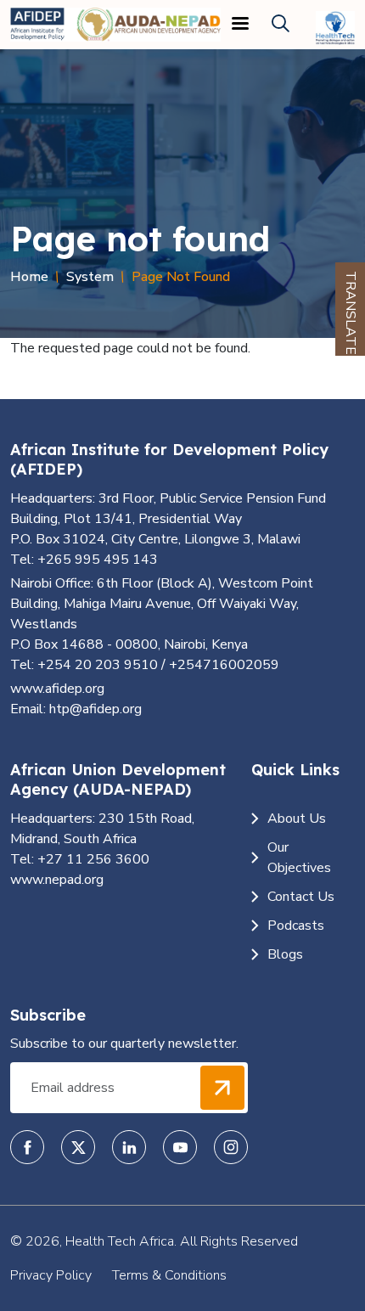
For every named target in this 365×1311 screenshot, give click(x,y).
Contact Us (300, 896)
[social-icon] (27, 1147)
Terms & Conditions (169, 1275)
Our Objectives (299, 857)
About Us (296, 818)
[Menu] (239, 25)
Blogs (285, 954)
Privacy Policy (51, 1275)
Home (29, 276)
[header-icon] (280, 24)
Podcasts (295, 925)
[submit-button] (222, 1088)
